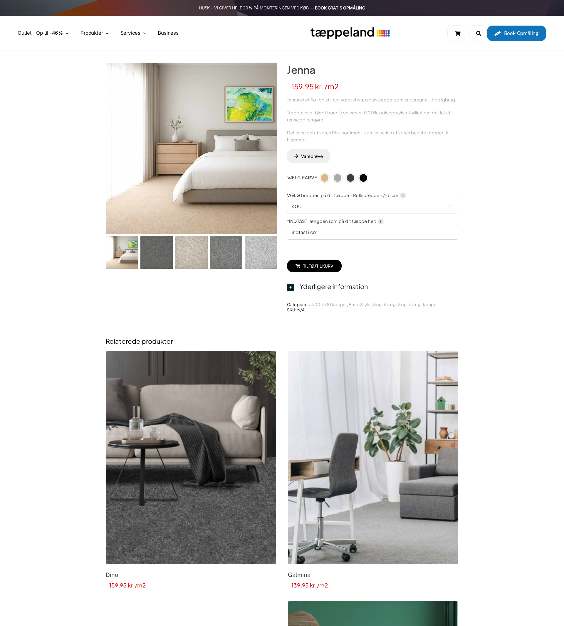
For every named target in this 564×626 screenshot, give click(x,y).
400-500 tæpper (329, 304)
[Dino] (191, 457)
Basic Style (359, 304)
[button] (372, 287)
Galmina (299, 574)
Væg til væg (383, 304)
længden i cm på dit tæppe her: (332, 221)
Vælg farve (302, 178)
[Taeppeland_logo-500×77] (350, 29)
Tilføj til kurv (318, 265)
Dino (112, 574)
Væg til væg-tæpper (417, 304)
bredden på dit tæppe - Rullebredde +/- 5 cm (343, 195)
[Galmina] (373, 457)
